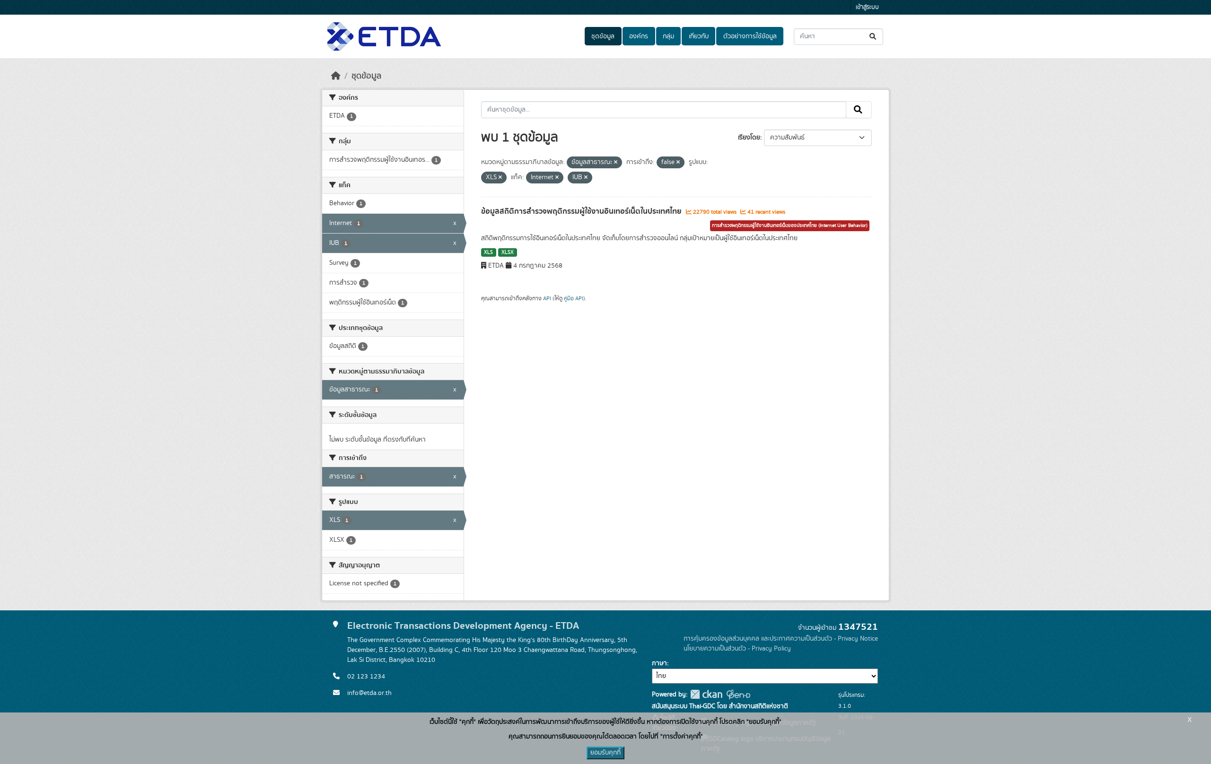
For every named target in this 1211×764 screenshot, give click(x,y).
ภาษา (659, 663)
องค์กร (638, 36)
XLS (488, 252)
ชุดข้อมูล (602, 36)
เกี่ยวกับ (699, 36)
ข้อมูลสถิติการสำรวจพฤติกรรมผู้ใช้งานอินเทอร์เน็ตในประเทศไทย (582, 211)
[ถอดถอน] (615, 162)
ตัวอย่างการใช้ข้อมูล (750, 36)
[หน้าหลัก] (336, 76)
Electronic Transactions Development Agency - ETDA (463, 626)
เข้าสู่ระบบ (867, 7)
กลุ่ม (668, 36)
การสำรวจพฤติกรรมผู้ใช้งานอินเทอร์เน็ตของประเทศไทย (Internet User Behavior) (790, 225)
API (547, 298)
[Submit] (873, 36)
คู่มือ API (573, 298)
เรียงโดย (749, 137)
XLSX (507, 252)
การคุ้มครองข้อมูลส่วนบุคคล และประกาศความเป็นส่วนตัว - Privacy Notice (781, 638)
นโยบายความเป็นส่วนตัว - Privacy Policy (737, 648)
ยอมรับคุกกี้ (605, 752)
